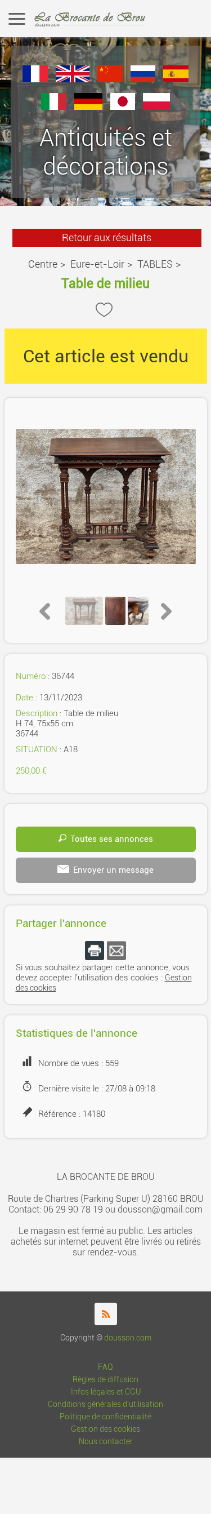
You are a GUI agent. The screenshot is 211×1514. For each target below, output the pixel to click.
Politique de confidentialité (105, 1417)
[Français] (35, 79)
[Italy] (53, 106)
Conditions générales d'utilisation (105, 1404)
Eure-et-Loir (97, 264)
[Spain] (175, 79)
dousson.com (127, 1338)
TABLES (155, 264)
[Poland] (156, 106)
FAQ (105, 1367)
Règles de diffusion (105, 1379)
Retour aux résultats (106, 237)
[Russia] (143, 79)
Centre (42, 264)
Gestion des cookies (105, 1429)
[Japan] (123, 106)
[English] (72, 79)
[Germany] (88, 106)
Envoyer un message (113, 870)
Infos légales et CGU (106, 1392)
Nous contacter (106, 1441)
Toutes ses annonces (111, 839)
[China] (110, 79)
